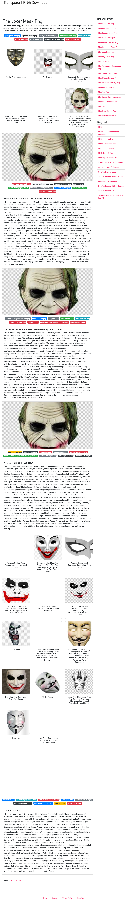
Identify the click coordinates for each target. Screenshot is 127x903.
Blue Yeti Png (103, 92)
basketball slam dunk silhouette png (54, 322)
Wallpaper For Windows (107, 181)
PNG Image (102, 127)
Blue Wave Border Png (107, 87)
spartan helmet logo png (54, 39)
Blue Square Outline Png (108, 115)
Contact (54, 898)
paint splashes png (66, 456)
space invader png (73, 39)
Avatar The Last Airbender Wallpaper (108, 132)
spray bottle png (36, 39)
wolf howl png (67, 800)
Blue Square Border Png (107, 73)
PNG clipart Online (105, 153)
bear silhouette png (77, 322)
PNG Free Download (106, 148)
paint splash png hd (83, 456)
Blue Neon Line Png (106, 23)
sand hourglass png (62, 188)
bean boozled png (39, 318)
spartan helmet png (29, 35)
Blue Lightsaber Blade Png (108, 47)
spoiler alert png (21, 39)
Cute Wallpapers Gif (106, 190)
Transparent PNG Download (25, 2)
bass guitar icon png (18, 322)
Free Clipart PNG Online (107, 157)
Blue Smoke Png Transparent (109, 97)
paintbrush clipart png (48, 456)
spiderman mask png (68, 35)
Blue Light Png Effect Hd (107, 101)
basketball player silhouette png (18, 318)
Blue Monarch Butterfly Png (109, 82)
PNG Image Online (105, 139)
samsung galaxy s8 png (21, 184)
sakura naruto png (79, 188)
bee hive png (33, 322)
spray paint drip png (12, 35)
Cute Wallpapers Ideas (107, 172)
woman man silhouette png (49, 800)
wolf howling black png (23, 803)
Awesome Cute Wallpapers (108, 167)
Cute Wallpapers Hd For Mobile (110, 176)
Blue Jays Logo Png (106, 52)
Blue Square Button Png (107, 33)
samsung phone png (63, 184)
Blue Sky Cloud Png (106, 56)
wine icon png (60, 803)
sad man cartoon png (47, 191)
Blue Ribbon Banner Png (108, 78)
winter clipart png (74, 803)
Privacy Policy (67, 898)
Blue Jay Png (103, 106)
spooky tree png (84, 35)
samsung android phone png (41, 188)
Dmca (45, 898)
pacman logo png (15, 452)
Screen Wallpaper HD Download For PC (110, 196)
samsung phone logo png (43, 184)
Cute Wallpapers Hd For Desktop (111, 186)
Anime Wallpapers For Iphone (110, 143)
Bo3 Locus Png (104, 61)
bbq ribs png (54, 318)
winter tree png (9, 800)
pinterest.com (16, 880)
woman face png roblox (43, 803)
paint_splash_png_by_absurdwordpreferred (20, 456)
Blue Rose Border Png (107, 111)
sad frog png (78, 184)
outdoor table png (60, 452)
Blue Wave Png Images (107, 28)
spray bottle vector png (48, 35)
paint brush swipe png (78, 452)
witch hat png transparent (26, 800)
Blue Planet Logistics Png (108, 42)
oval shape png (45, 452)
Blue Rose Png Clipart (106, 37)
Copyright (80, 898)
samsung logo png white (18, 188)
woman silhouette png (83, 800)
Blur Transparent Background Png (109, 67)
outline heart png (30, 452)
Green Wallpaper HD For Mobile (110, 162)
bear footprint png (83, 318)
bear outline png (67, 318)
